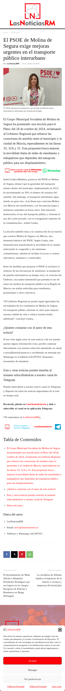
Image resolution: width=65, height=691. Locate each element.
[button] (60, 629)
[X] (14, 554)
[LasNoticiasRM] (33, 14)
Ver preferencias (32, 679)
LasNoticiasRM (13, 64)
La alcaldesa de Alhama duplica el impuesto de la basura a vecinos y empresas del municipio (49, 580)
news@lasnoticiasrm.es (26, 527)
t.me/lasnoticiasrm (36, 404)
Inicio (5, 32)
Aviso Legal (56, 686)
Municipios (15, 32)
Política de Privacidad (15, 686)
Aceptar (32, 660)
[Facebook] (6, 554)
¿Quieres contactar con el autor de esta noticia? (31, 489)
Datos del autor (15, 505)
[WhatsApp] (29, 554)
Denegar (32, 670)
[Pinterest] (22, 554)
